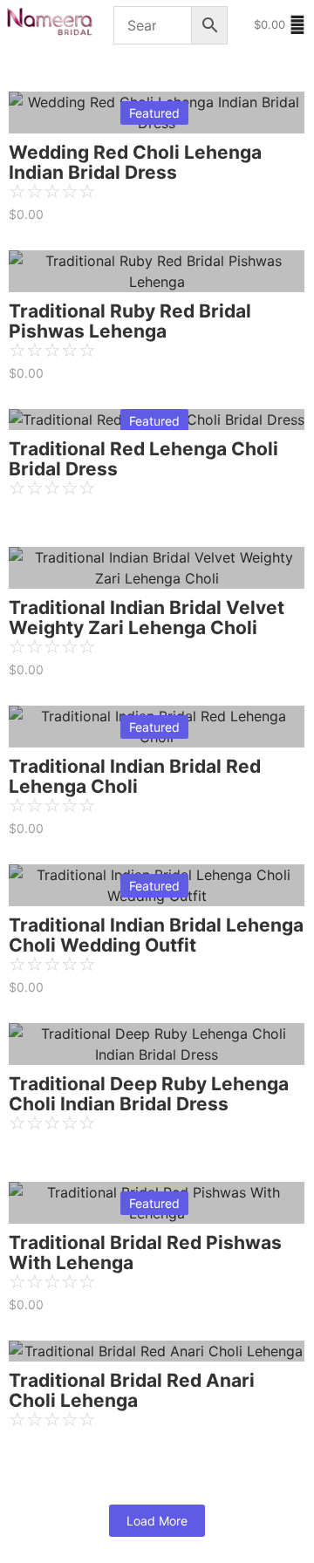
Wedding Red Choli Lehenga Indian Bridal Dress (135, 162)
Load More (157, 1520)
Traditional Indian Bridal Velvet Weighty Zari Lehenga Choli (146, 617)
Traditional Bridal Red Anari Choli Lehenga (132, 1390)
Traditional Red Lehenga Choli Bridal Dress (143, 459)
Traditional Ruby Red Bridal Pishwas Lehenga (130, 321)
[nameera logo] (47, 22)
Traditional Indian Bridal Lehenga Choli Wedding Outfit (156, 935)
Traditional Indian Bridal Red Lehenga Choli (135, 776)
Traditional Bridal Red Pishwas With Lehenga (145, 1252)
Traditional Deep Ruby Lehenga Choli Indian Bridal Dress (149, 1094)
